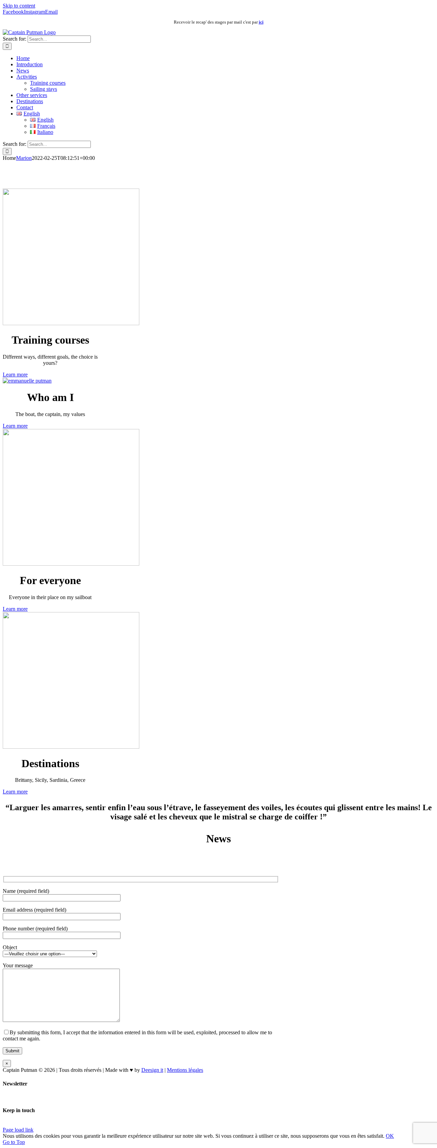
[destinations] (71, 747)
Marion (24, 158)
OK (390, 1136)
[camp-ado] (71, 564)
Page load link (18, 1130)
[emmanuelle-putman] (27, 381)
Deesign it (152, 1070)
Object (10, 947)
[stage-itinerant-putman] (71, 323)
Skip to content (19, 6)
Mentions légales (185, 1070)
